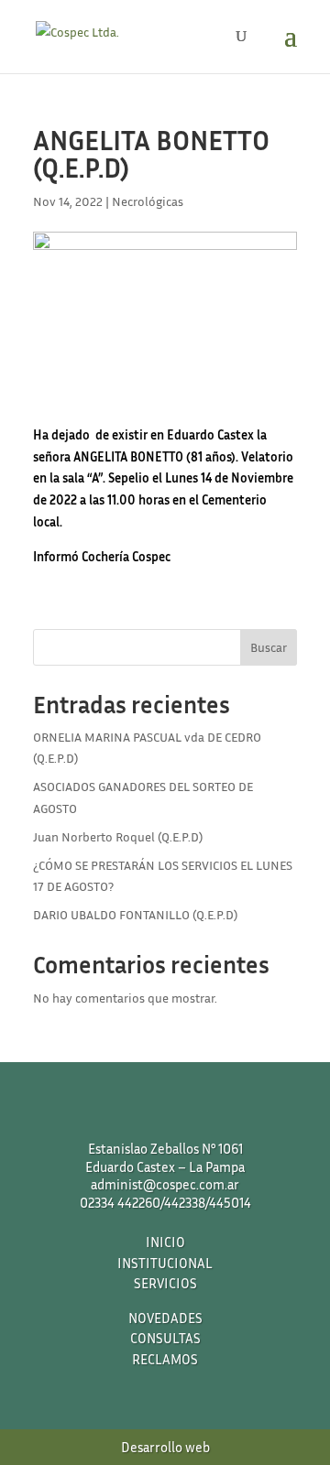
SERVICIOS (165, 1283)
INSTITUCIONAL (165, 1262)
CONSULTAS (165, 1337)
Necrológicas (147, 201)
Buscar (268, 647)
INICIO (165, 1241)
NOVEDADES (165, 1317)
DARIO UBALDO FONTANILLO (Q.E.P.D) (135, 914)
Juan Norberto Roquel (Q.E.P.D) (118, 836)
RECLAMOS (165, 1359)
